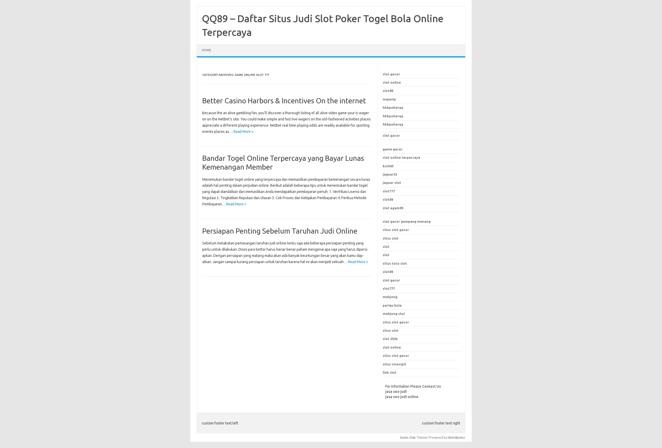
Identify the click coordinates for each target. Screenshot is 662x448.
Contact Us (431, 386)
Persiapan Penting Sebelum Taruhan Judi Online (279, 231)
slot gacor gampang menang (407, 221)
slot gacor (391, 74)
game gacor (393, 149)
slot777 (389, 191)
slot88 (388, 90)
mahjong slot (394, 313)
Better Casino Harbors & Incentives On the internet (284, 101)
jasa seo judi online (401, 397)
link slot (389, 372)
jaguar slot (392, 182)
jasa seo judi (396, 391)
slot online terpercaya (401, 157)
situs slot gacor (396, 230)
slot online (392, 82)
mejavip (389, 99)
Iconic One (408, 437)
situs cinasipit (394, 364)
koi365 (388, 166)
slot (386, 246)
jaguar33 (390, 174)
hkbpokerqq (393, 107)
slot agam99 (393, 208)
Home (206, 50)
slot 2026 (390, 339)
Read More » (243, 131)
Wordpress (456, 437)
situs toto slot (395, 263)
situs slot (390, 238)
